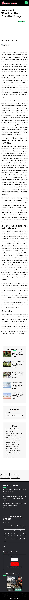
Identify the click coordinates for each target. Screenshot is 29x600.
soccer (19, 450)
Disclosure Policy (15, 594)
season (7, 450)
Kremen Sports (18, 567)
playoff (14, 448)
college (11, 435)
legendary (8, 442)
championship (10, 433)
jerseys (11, 440)
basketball (13, 429)
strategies (7, 454)
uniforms (7, 457)
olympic (17, 444)
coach (7, 435)
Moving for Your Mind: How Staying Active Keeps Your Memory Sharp (17, 374)
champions (12, 431)
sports (14, 452)
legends (11, 442)
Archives (8, 412)
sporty (18, 452)
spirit (7, 452)
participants (14, 446)
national (15, 442)
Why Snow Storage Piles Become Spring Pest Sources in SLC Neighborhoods (17, 384)
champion (8, 431)
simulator (11, 450)
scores (18, 448)
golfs (16, 437)
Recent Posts (14, 349)
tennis (19, 454)
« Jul (4, 546)
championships (18, 433)
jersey (7, 440)
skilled (15, 450)
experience (15, 435)
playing (11, 448)
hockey (19, 437)
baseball (8, 429)
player (18, 446)
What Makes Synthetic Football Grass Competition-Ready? (18, 353)
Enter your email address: (14, 561)
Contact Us (6, 594)
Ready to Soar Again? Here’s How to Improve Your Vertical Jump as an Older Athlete (18, 395)
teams (15, 454)
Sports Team (21, 21)
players (7, 448)
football (8, 438)
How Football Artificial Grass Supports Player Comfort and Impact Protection (18, 363)
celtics (19, 429)
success (11, 454)
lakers (14, 440)
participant (8, 446)
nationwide (8, 444)
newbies (13, 444)
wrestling (12, 457)
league (18, 440)
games (13, 437)
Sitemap (24, 594)
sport (10, 452)
